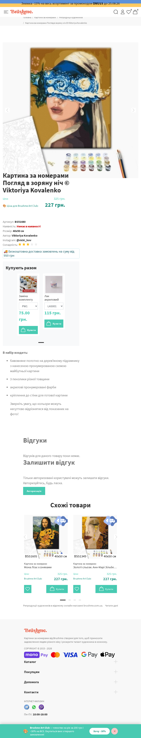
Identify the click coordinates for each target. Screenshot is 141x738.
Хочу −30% (99, 731)
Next (133, 110)
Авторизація (34, 491)
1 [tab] (41, 342)
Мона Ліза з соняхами (38, 565)
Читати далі (111, 605)
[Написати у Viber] (41, 707)
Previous (7, 110)
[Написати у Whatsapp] (34, 707)
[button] (34, 205)
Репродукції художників (71, 17)
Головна (27, 17)
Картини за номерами (45, 17)
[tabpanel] (28, 305)
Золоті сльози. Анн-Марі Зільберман (95, 565)
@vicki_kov (24, 240)
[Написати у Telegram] (26, 707)
